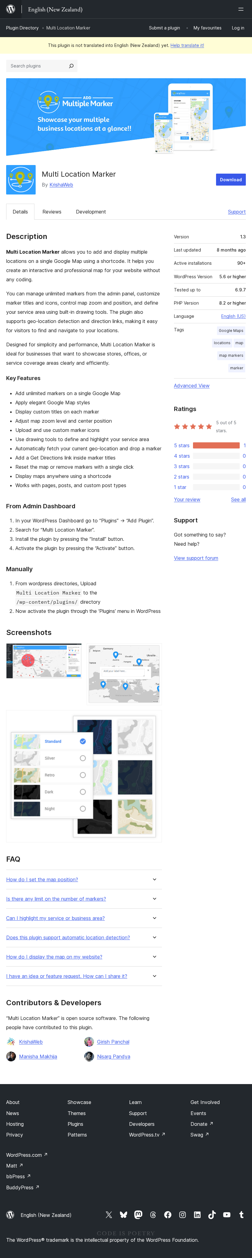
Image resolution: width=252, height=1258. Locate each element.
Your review (187, 499)
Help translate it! (187, 45)
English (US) (233, 316)
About (13, 1102)
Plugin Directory (22, 27)
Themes (77, 1113)
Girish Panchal (113, 1042)
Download (231, 179)
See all (238, 499)
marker (236, 368)
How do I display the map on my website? (54, 957)
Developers (142, 1124)
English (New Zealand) (46, 1215)
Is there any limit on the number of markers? (56, 899)
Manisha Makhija (38, 1056)
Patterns (77, 1135)
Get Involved (205, 1102)
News (12, 1113)
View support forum (196, 558)
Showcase (79, 1102)
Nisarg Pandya (113, 1056)
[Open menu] (242, 9)
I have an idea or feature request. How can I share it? (66, 976)
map (239, 342)
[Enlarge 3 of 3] (154, 718)
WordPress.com (27, 1155)
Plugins (75, 1124)
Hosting (15, 1124)
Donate (202, 1124)
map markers (231, 355)
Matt (14, 1166)
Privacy (14, 1135)
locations (222, 342)
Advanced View (192, 386)
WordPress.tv (147, 1135)
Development (91, 212)
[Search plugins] (71, 66)
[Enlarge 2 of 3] (154, 651)
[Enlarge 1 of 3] (73, 651)
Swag (200, 1135)
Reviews (51, 212)
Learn (135, 1102)
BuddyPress (23, 1187)
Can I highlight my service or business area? (55, 918)
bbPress (18, 1176)
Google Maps (231, 330)
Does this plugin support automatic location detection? (68, 938)
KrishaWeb (61, 185)
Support (237, 212)
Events (198, 1113)
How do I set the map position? (42, 880)
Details (20, 212)
